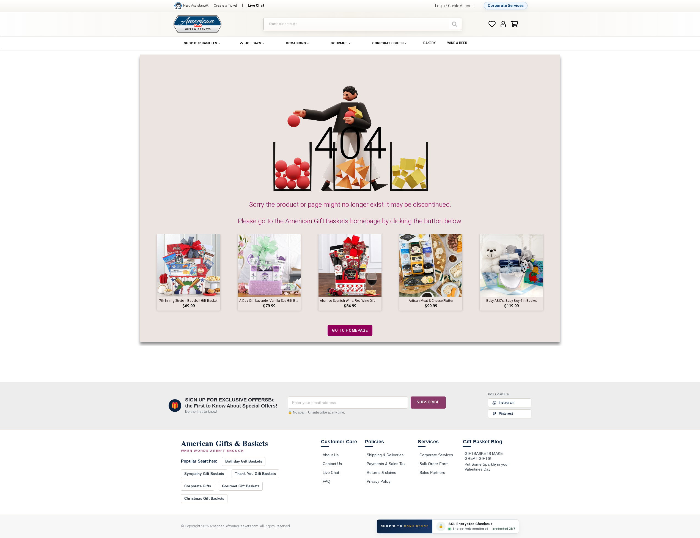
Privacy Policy (379, 481)
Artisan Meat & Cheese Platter (431, 301)
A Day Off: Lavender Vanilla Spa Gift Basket (269, 301)
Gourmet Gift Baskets (240, 486)
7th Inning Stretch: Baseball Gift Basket (188, 301)
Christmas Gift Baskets (204, 498)
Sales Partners (432, 472)
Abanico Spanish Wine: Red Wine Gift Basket (350, 301)
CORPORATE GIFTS (387, 43)
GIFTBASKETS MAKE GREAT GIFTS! (484, 456)
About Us (331, 455)
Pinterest (506, 413)
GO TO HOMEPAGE (350, 330)
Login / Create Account (455, 6)
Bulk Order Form (434, 463)
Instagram (507, 402)
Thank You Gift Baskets (255, 474)
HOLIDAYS (253, 43)
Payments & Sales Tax (386, 463)
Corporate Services (506, 5)
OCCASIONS (296, 43)
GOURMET (339, 43)
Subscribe (428, 402)
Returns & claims (381, 472)
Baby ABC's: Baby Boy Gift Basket (511, 301)
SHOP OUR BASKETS (200, 43)
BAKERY (429, 43)
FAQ (326, 481)
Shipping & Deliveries (385, 455)
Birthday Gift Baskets (243, 461)
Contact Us (332, 463)
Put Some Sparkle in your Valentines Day (487, 466)
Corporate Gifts (197, 486)
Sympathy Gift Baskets (204, 474)
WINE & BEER (457, 43)
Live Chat (331, 472)
